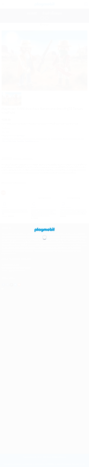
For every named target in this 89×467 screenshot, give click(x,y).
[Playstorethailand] (44, 230)
